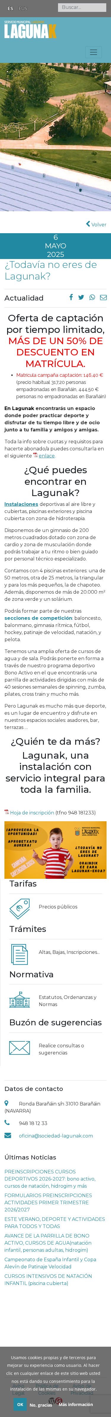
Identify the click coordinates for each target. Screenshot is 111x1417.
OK (20, 1404)
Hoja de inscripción (32, 813)
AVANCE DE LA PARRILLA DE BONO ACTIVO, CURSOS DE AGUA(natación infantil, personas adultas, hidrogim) (47, 1243)
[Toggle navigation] (93, 52)
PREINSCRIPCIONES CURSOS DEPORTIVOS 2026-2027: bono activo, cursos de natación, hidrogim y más (49, 1179)
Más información (76, 1404)
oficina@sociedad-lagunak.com (56, 1136)
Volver (98, 225)
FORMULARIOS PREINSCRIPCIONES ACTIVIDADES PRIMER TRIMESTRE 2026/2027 (48, 1203)
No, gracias (41, 1405)
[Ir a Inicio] (30, 29)
